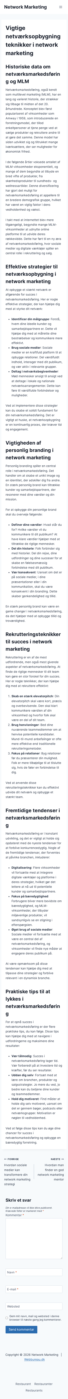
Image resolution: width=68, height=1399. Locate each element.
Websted (13, 1306)
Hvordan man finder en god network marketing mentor (51, 1169)
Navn (12, 1272)
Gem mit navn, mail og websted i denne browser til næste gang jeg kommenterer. (35, 1317)
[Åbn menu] (60, 7)
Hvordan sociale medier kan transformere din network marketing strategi (17, 1172)
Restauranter (43, 1384)
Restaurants (34, 1390)
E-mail (12, 1289)
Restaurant (23, 1384)
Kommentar (15, 1215)
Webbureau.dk (34, 1359)
